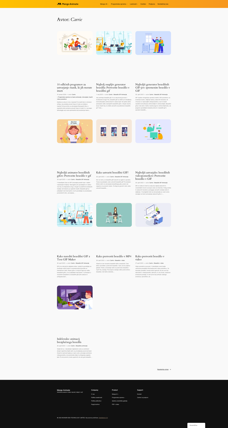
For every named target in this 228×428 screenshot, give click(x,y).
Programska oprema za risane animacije (69, 97)
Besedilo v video (120, 260)
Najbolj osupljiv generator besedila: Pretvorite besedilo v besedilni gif (112, 88)
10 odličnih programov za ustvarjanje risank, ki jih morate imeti (74, 88)
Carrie (73, 94)
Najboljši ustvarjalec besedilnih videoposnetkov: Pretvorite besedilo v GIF (152, 176)
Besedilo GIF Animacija (120, 94)
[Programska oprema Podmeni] (124, 397)
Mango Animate (63, 390)
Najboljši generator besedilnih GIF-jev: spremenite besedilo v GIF (152, 88)
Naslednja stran (164, 369)
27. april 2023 (139, 263)
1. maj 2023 (99, 94)
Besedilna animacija (81, 346)
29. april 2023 (100, 176)
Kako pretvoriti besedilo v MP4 (113, 256)
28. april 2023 (61, 263)
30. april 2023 (139, 94)
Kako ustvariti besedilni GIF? (112, 172)
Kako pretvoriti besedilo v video (149, 258)
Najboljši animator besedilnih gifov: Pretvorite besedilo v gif (74, 174)
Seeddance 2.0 (103, 417)
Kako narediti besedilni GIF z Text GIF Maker (73, 258)
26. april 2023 (61, 346)
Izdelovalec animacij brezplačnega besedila (69, 340)
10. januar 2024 (61, 94)
